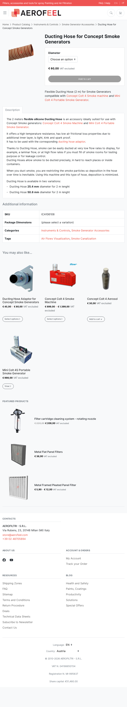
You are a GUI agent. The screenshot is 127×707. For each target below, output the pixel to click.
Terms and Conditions (16, 600)
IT (123, 3)
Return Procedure (13, 605)
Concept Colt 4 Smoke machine (87, 95)
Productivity (73, 594)
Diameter (54, 53)
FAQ (4, 588)
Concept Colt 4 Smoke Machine (63, 123)
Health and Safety (77, 583)
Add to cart (84, 79)
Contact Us (9, 627)
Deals (5, 611)
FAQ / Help (104, 3)
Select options (12, 319)
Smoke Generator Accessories (78, 24)
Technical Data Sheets (16, 616)
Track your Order (76, 563)
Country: (50, 651)
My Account (73, 558)
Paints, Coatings (76, 588)
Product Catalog (21, 24)
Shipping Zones (12, 583)
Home (5, 24)
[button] (6, 12)
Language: (58, 644)
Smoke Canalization (83, 238)
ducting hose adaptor (71, 141)
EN (116, 3)
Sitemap (7, 594)
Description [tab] (12, 110)
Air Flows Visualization (55, 238)
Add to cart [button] (94, 319)
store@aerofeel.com (15, 535)
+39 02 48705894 (14, 538)
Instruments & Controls (46, 24)
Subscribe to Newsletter (17, 622)
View (7, 386)
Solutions (72, 600)
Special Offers (75, 605)
